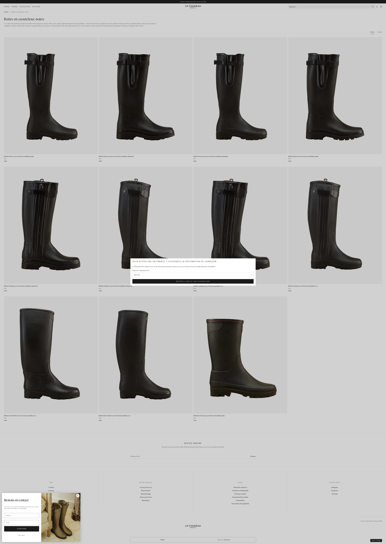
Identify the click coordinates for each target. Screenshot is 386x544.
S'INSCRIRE (21, 529)
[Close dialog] (78, 495)
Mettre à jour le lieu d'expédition (193, 281)
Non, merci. (21, 535)
